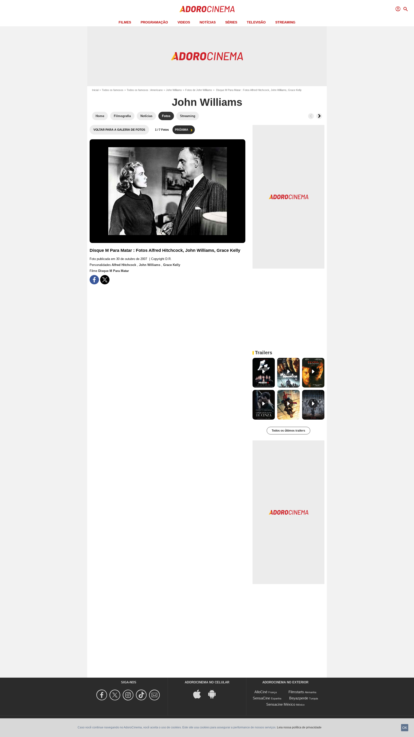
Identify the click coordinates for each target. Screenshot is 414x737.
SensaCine (261, 698)
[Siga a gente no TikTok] (142, 695)
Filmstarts (296, 692)
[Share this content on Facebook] (94, 279)
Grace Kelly (171, 265)
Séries (231, 22)
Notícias (208, 22)
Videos (184, 22)
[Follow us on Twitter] (115, 695)
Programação (154, 22)
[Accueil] (207, 9)
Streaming (285, 22)
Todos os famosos (112, 90)
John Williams (174, 90)
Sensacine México (280, 704)
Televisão (256, 22)
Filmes (125, 22)
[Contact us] (155, 695)
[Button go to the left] (311, 116)
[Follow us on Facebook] (102, 695)
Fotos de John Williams (198, 90)
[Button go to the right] (319, 116)
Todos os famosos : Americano (145, 90)
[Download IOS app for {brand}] (200, 694)
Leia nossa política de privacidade (299, 727)
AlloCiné (260, 692)
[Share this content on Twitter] (104, 279)
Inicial (95, 90)
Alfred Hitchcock (124, 265)
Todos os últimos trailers (288, 430)
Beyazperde (298, 698)
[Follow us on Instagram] (129, 695)
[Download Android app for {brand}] (214, 694)
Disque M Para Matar (113, 271)
